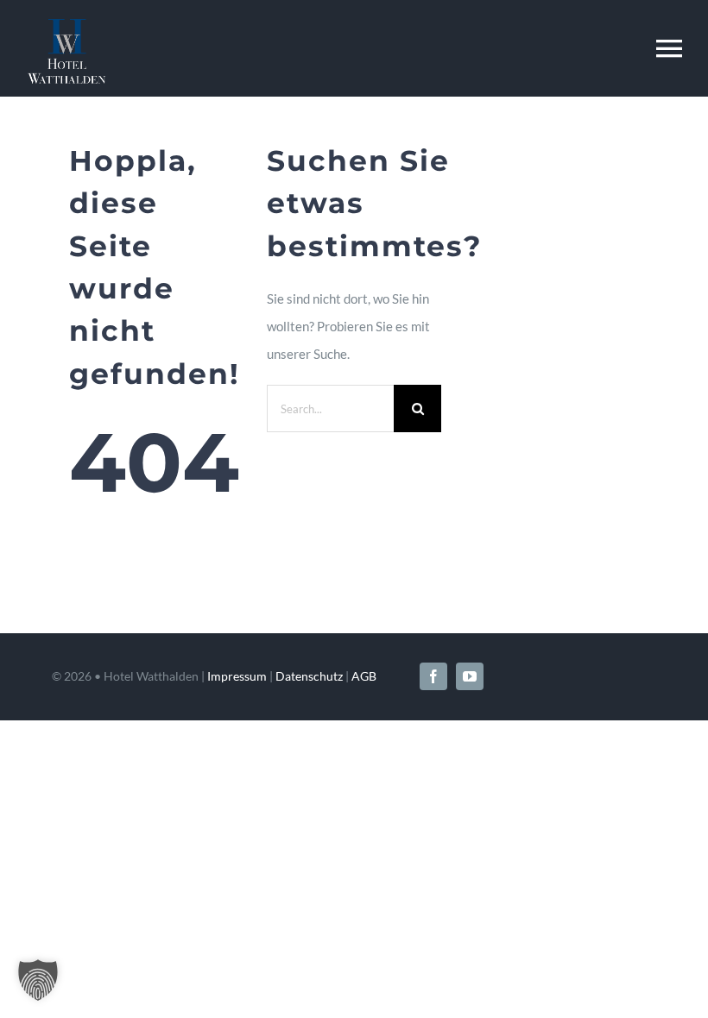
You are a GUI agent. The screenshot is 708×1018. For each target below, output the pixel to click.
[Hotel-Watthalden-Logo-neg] (66, 25)
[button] (38, 980)
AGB (363, 676)
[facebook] (433, 676)
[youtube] (470, 676)
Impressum (237, 676)
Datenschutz (309, 676)
